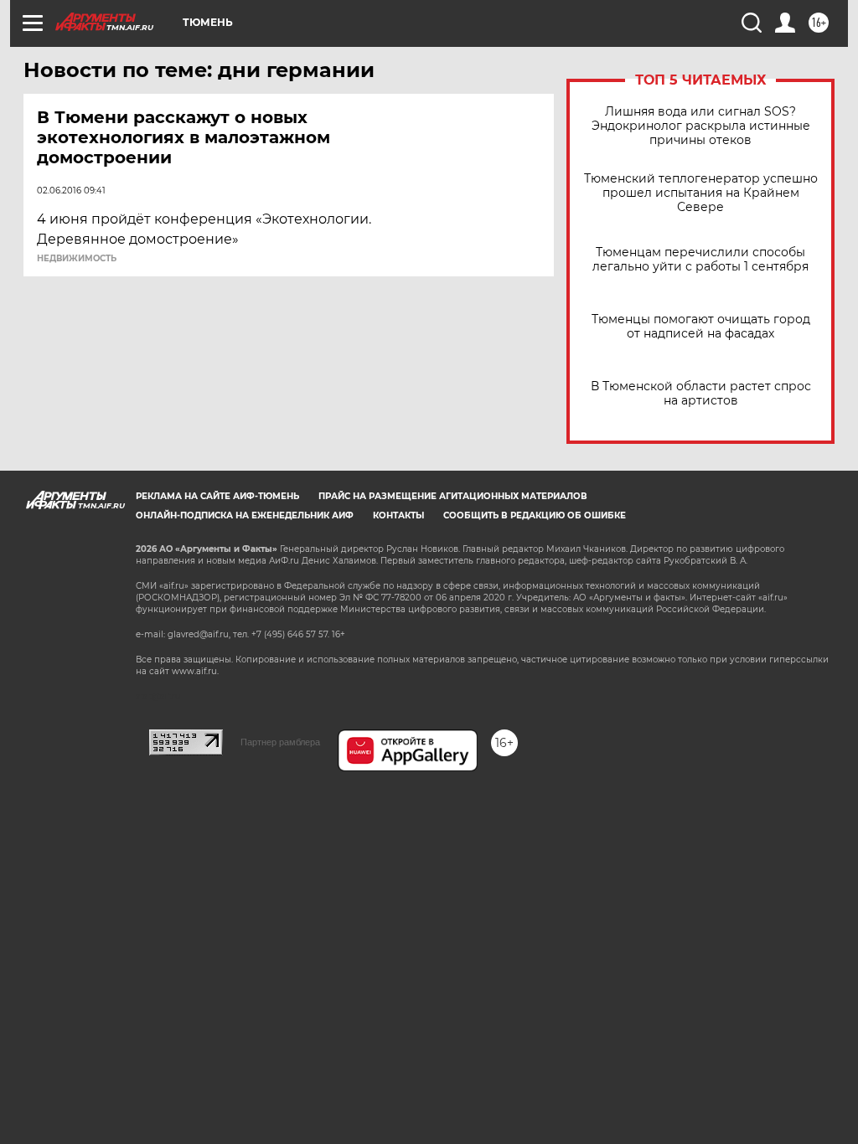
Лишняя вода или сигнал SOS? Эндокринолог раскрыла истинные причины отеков (701, 126)
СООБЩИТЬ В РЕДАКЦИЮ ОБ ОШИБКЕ (534, 515)
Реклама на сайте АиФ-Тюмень (217, 496)
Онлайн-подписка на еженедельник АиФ (245, 515)
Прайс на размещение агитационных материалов (452, 496)
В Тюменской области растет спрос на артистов (701, 393)
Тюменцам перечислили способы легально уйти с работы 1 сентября (700, 259)
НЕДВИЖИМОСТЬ (76, 259)
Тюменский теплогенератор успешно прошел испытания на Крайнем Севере (701, 193)
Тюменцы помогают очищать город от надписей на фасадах (701, 326)
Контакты (398, 515)
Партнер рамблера (280, 742)
